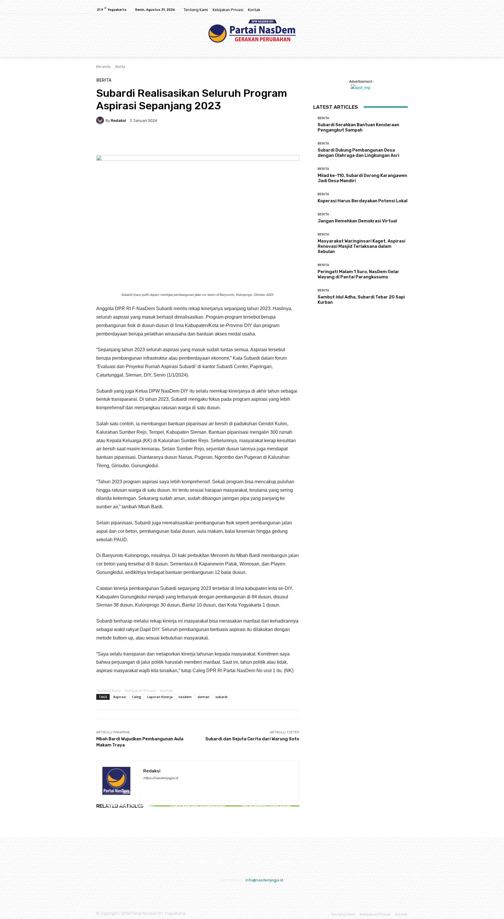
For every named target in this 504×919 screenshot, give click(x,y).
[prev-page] (97, 822)
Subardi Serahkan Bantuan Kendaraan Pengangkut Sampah (129, 805)
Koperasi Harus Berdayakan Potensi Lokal (362, 200)
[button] (401, 50)
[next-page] (100, 822)
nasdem (185, 697)
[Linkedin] (196, 140)
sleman (203, 697)
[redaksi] (101, 120)
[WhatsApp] (182, 140)
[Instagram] (397, 9)
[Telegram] (209, 140)
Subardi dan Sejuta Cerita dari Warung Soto (252, 738)
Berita (120, 66)
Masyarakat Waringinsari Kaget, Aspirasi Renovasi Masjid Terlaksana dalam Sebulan (361, 246)
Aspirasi (119, 697)
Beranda (103, 66)
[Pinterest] (169, 140)
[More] (223, 140)
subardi (221, 697)
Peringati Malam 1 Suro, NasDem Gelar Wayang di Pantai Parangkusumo (358, 274)
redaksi (118, 120)
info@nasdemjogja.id (264, 880)
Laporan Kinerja (160, 697)
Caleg (136, 697)
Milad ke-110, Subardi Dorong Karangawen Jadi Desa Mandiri (266, 805)
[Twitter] (404, 9)
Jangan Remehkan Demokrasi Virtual (357, 221)
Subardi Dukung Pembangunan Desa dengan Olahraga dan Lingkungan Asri (198, 802)
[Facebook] (390, 9)
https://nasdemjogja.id (160, 778)
